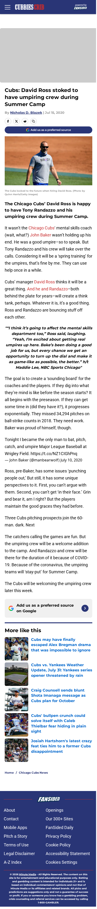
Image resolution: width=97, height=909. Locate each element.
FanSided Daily (59, 827)
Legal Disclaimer (19, 853)
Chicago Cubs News (33, 772)
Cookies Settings (61, 862)
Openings (54, 810)
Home (9, 772)
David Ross (44, 281)
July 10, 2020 (71, 460)
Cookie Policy (58, 844)
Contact (11, 818)
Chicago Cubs (41, 227)
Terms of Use (16, 844)
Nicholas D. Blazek (26, 112)
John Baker (40, 234)
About (9, 810)
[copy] (33, 121)
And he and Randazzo (47, 288)
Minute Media (27, 874)
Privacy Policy (58, 836)
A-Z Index (13, 862)
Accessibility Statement (68, 853)
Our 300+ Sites (59, 818)
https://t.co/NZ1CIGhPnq (54, 453)
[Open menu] (7, 7)
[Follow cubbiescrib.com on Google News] (85, 608)
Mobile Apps (15, 827)
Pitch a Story (15, 836)
